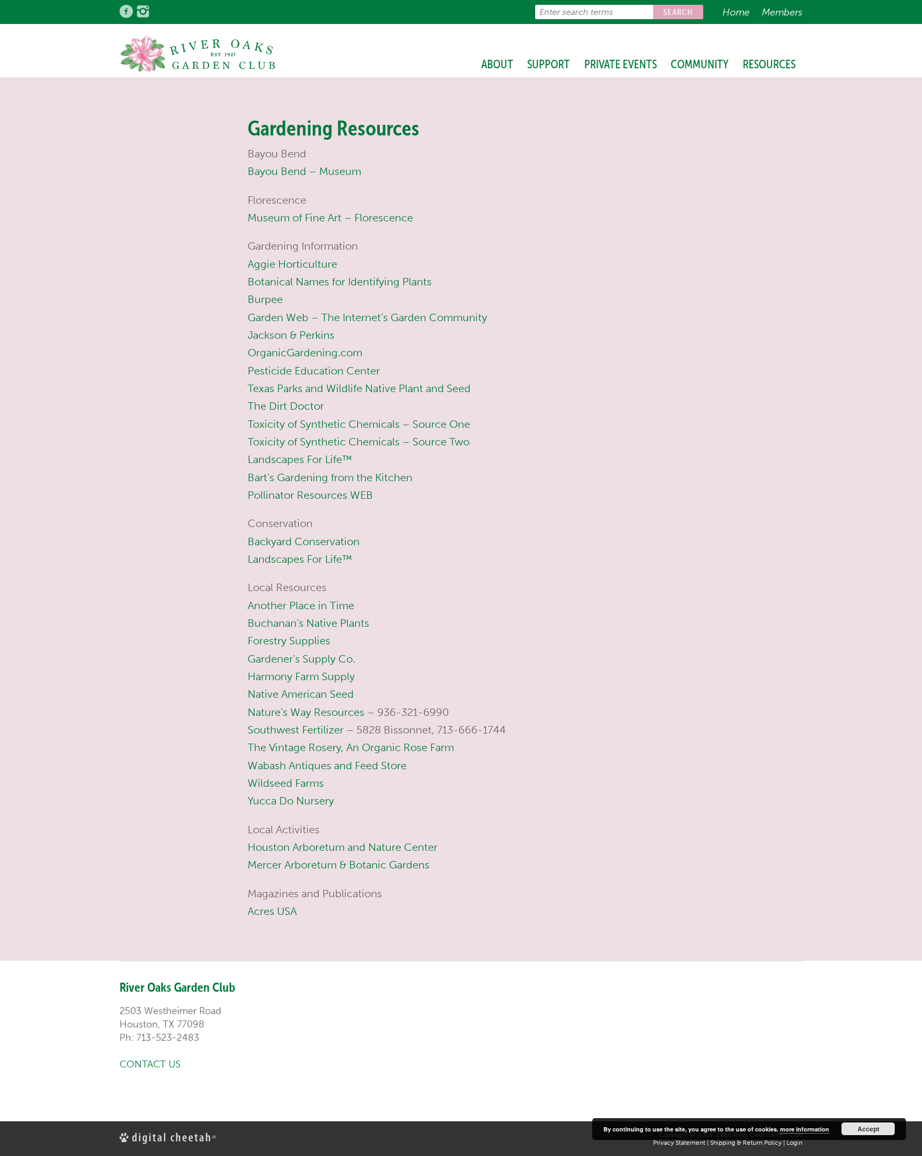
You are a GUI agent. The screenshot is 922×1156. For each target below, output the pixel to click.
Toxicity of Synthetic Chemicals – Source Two (359, 441)
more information (804, 1129)
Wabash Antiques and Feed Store (327, 765)
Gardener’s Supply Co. (301, 658)
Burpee (265, 299)
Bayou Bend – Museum (304, 171)
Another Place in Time (301, 605)
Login (794, 1142)
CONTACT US (150, 1064)
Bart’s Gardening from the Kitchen (330, 477)
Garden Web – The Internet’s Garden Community (367, 317)
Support (548, 64)
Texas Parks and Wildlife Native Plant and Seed (359, 388)
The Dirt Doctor (286, 406)
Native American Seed (301, 694)
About (497, 64)
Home (736, 12)
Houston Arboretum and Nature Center (343, 847)
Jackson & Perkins (291, 335)
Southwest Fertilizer (296, 729)
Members (782, 12)
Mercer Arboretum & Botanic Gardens (339, 864)
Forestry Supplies (289, 640)
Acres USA (272, 911)
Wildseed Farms (286, 783)
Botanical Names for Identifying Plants (340, 281)
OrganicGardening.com (305, 352)
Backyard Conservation (304, 541)
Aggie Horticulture (292, 264)
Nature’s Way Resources (306, 712)
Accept (868, 1129)
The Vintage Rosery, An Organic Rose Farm (351, 747)
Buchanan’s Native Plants (308, 623)
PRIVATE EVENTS (620, 64)
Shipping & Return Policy (746, 1142)
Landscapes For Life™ (300, 459)
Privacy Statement (679, 1142)
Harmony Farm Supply (301, 676)
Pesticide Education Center (314, 370)
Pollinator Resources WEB (310, 495)
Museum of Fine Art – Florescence (330, 217)
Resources (769, 64)
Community (699, 64)
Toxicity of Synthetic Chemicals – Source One (359, 424)
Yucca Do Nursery (291, 800)
